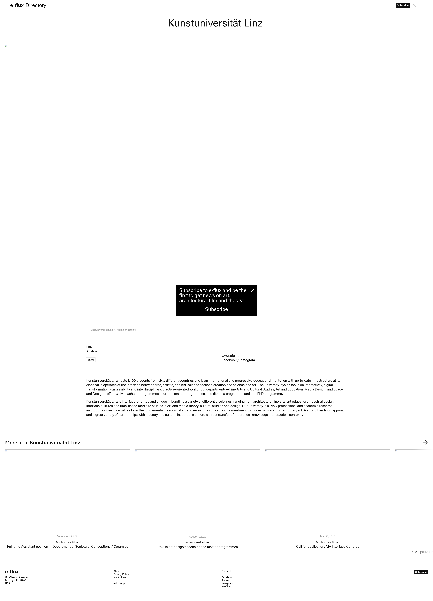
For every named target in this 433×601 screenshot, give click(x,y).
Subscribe (216, 309)
